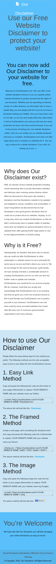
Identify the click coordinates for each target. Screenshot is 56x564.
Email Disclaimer (10, 553)
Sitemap (28, 557)
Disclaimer (36, 408)
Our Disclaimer (24, 8)
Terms (49, 553)
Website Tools (38, 553)
